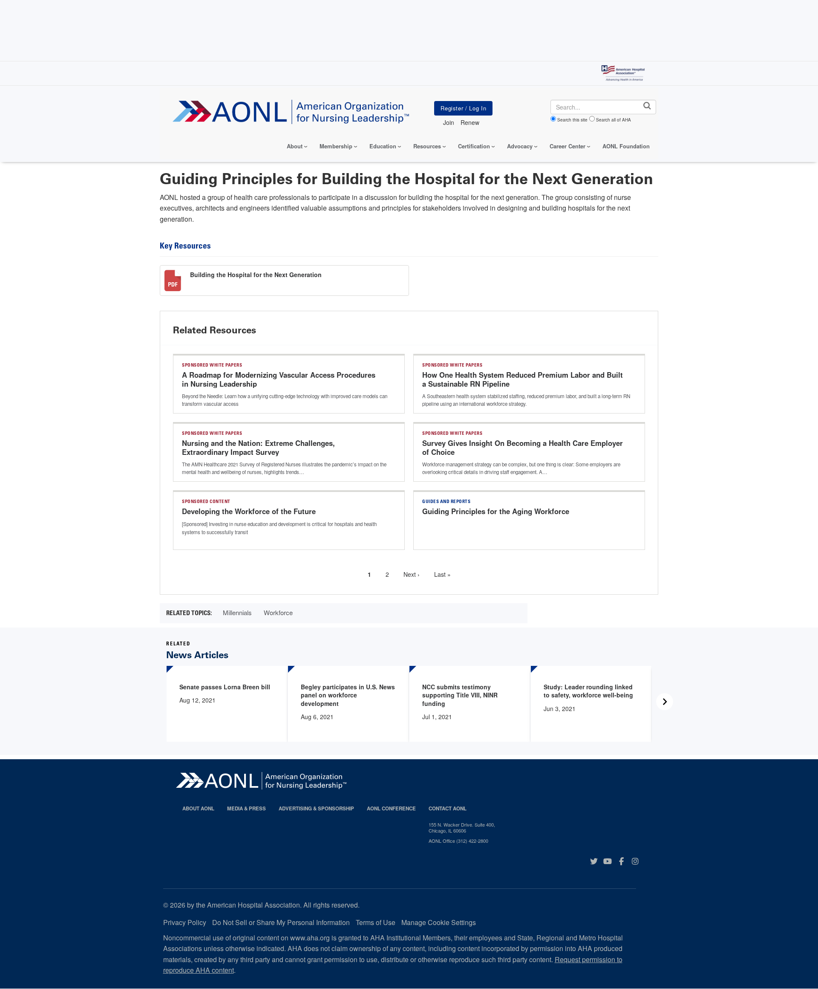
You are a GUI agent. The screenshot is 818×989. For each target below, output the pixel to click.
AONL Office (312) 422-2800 (458, 841)
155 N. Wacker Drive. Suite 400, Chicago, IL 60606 (462, 827)
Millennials (237, 612)
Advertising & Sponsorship (316, 808)
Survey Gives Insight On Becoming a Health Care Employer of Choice (522, 447)
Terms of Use (375, 922)
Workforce (278, 612)
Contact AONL (448, 808)
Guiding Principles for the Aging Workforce (495, 511)
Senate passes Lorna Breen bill (224, 686)
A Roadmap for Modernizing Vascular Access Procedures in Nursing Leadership (278, 379)
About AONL (198, 808)
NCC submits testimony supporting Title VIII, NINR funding (460, 695)
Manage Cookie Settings (438, 922)
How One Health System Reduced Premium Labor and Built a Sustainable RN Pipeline (522, 379)
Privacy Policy (184, 922)
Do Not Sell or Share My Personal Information (281, 922)
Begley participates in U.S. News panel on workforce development (348, 695)
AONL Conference (391, 808)
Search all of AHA (613, 120)
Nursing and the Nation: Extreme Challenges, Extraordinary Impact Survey (258, 447)
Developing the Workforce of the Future (249, 511)
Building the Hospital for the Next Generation (256, 274)
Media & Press (246, 808)
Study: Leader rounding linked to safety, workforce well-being (588, 691)
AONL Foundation (626, 146)
